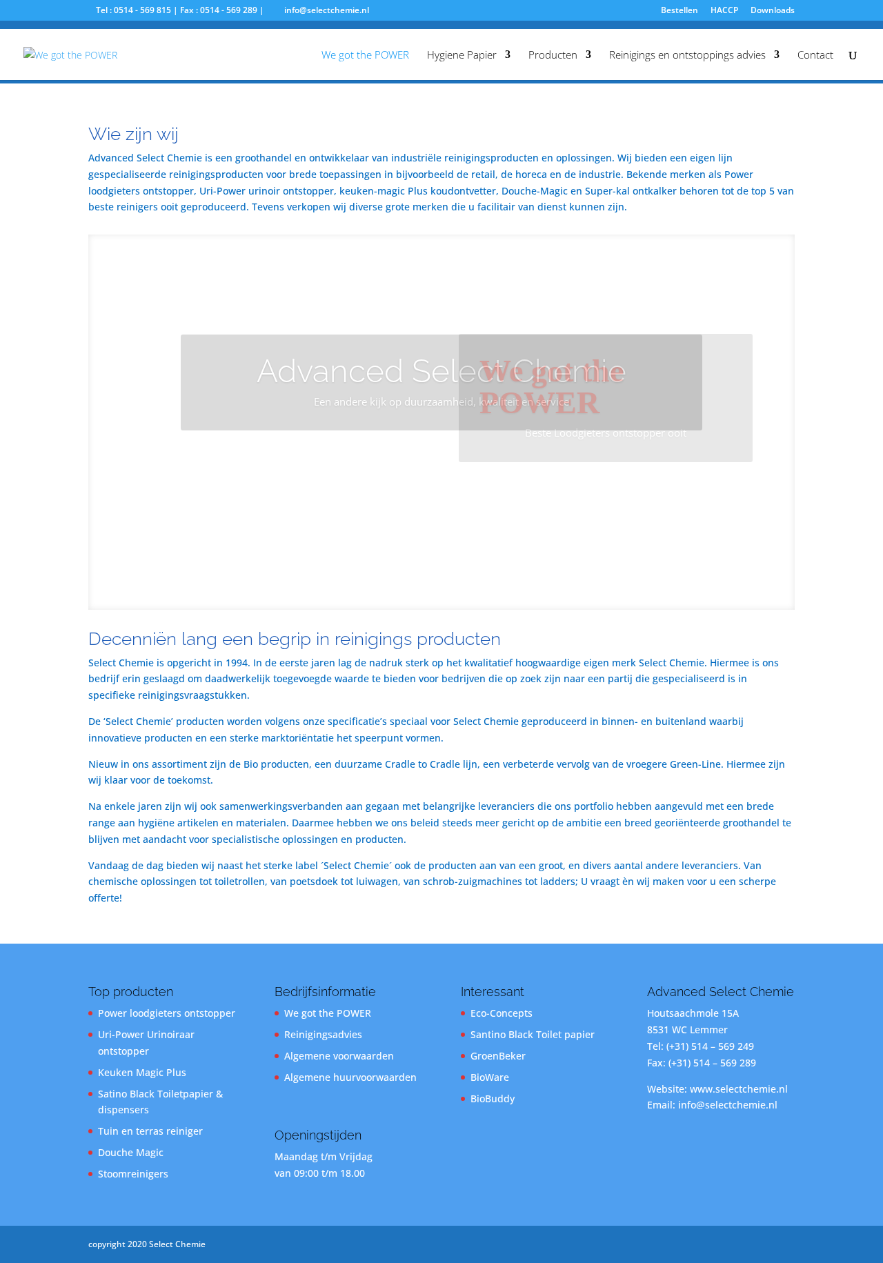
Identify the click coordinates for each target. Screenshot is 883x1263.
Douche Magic (130, 1152)
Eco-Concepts (501, 1013)
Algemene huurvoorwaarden (350, 1077)
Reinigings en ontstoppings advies (687, 55)
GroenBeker (498, 1055)
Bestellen (679, 11)
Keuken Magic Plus (142, 1072)
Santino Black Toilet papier (532, 1034)
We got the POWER (365, 55)
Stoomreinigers (133, 1173)
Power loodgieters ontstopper (166, 1013)
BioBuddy (492, 1098)
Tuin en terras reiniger (150, 1130)
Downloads (773, 11)
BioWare (489, 1077)
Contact (815, 55)
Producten (552, 55)
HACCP (724, 11)
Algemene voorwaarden (339, 1055)
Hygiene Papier (462, 55)
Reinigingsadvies (323, 1034)
